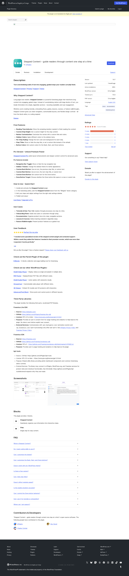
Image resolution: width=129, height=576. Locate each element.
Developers (57, 552)
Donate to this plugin (91, 179)
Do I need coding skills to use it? (24, 449)
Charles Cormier (22, 528)
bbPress (103, 552)
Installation (37, 72)
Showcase (33, 546)
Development (49, 72)
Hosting (9, 552)
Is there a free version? (21, 471)
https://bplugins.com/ (29, 312)
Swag (79, 555)
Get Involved (81, 546)
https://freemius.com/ (29, 339)
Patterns (32, 555)
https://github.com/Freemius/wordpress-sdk (36, 341)
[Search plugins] (25, 20)
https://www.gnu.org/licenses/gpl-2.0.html (48, 317)
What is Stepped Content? (22, 443)
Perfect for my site (31, 232)
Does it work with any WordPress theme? (27, 466)
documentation (111, 106)
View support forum (91, 161)
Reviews (26, 72)
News (8, 549)
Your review (88, 147)
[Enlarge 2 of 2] (77, 384)
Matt (102, 549)
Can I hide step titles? (21, 477)
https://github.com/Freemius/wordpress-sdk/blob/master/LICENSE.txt (51, 344)
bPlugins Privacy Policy (67, 327)
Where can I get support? (22, 504)
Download (111, 63)
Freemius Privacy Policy (24, 330)
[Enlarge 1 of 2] (43, 384)
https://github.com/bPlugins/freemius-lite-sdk (36, 314)
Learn (55, 546)
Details (17, 72)
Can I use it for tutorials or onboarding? (26, 499)
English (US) (111, 102)
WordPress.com (105, 546)
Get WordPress (121, 3)
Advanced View (90, 115)
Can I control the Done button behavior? (27, 493)
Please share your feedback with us (56, 250)
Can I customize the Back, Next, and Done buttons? (31, 460)
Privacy (9, 555)
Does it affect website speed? (23, 482)
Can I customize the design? (23, 454)
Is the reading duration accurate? (24, 488)
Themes (32, 549)
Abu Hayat (53, 524)
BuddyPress (104, 555)
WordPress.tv (58, 555)
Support (112, 72)
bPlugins (28, 65)
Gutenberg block (110, 110)
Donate (80, 552)
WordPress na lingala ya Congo (32, 565)
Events (79, 549)
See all (113, 147)
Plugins (32, 552)
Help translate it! (77, 14)
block (104, 106)
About (9, 546)
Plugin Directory (11, 9)
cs (15, 246)
